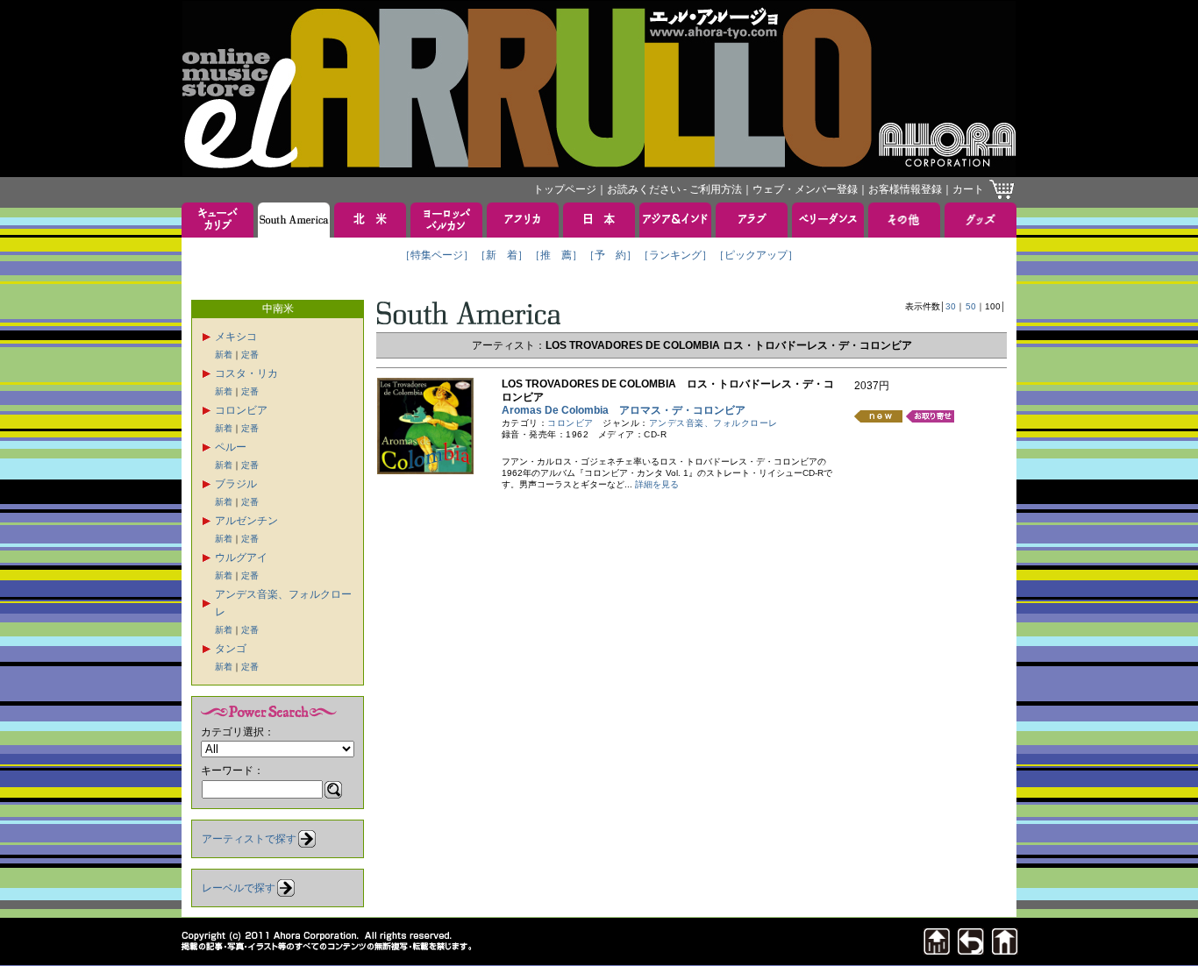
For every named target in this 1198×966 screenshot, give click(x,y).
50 (971, 306)
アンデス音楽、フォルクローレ (713, 423)
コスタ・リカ (246, 373)
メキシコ (236, 336)
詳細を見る (657, 484)
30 (950, 306)
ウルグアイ (241, 557)
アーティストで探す (249, 839)
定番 (250, 354)
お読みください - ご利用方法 (674, 189)
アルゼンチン (246, 521)
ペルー (230, 447)
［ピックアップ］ (756, 255)
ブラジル (236, 484)
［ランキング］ (675, 255)
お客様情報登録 (905, 189)
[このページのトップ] (936, 949)
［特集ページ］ (437, 255)
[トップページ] (1005, 949)
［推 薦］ (556, 255)
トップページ (564, 189)
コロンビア (241, 410)
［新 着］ (501, 255)
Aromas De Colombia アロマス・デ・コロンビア (623, 410)
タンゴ (230, 649)
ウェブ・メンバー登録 (805, 189)
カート (968, 189)
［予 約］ (610, 255)
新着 (223, 354)
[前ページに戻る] (971, 949)
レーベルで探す (238, 888)
